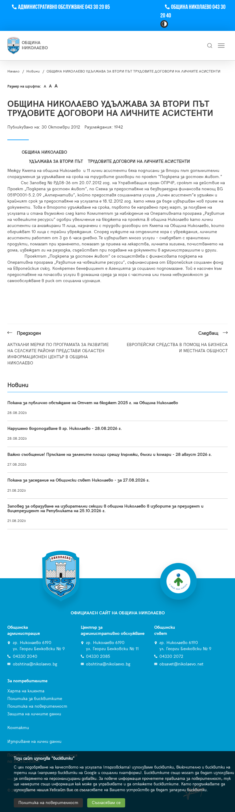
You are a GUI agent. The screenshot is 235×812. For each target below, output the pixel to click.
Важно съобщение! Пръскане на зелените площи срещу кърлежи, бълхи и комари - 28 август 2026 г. (109, 454)
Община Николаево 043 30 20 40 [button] (193, 11)
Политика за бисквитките (34, 698)
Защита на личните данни (34, 714)
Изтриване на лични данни (34, 741)
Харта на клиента (25, 691)
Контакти (18, 727)
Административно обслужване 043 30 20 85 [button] (64, 7)
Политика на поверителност (37, 706)
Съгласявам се (106, 802)
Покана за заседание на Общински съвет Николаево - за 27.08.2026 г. (78, 480)
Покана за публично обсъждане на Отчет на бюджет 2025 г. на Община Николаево (92, 402)
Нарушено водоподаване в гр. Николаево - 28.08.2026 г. (64, 428)
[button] (164, 24)
